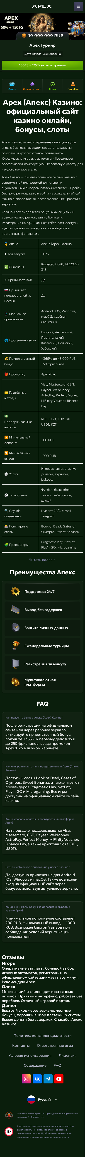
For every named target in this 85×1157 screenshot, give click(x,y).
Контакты (21, 1045)
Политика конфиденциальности (43, 1035)
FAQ (57, 1065)
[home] (43, 6)
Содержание (35, 1065)
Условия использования (29, 1055)
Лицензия (68, 1055)
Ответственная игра (55, 1045)
